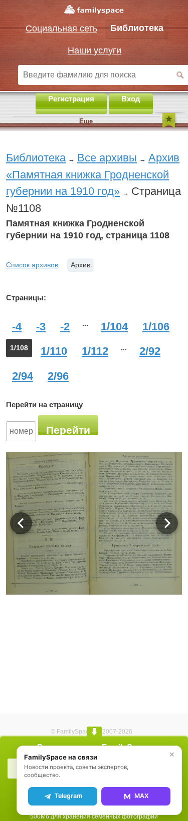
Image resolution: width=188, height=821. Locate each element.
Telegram (68, 796)
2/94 (22, 376)
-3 (41, 326)
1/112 (95, 351)
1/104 (114, 326)
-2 (65, 326)
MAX (141, 796)
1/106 (155, 326)
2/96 (58, 376)
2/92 (149, 351)
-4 (17, 326)
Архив (80, 265)
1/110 (54, 351)
